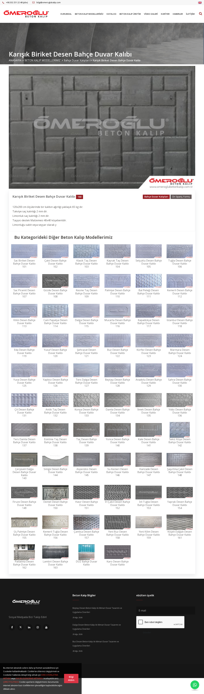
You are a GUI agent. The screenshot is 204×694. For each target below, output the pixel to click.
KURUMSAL (66, 14)
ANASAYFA (15, 60)
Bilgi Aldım (71, 678)
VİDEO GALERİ (151, 14)
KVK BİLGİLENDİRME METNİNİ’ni (29, 678)
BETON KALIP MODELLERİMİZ (89, 14)
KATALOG (111, 14)
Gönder (147, 632)
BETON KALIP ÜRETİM (130, 14)
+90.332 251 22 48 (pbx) (17, 2)
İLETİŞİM (190, 14)
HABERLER (178, 14)
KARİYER (165, 14)
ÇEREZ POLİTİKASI (11, 682)
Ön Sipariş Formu (181, 196)
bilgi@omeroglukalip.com (48, 2)
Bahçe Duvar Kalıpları (76, 60)
